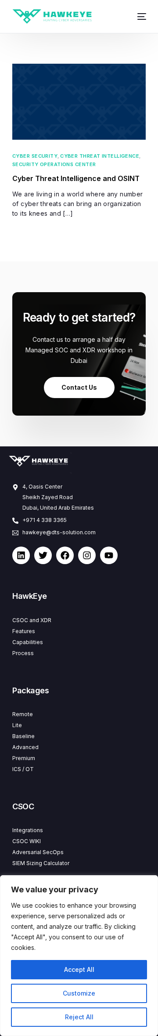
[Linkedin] (21, 555)
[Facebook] (65, 555)
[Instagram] (87, 555)
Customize (79, 993)
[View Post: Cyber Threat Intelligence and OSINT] (79, 102)
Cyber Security (34, 156)
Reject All (79, 1017)
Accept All (79, 969)
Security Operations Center (54, 164)
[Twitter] (43, 555)
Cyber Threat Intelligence (99, 156)
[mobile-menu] (138, 16)
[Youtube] (109, 555)
